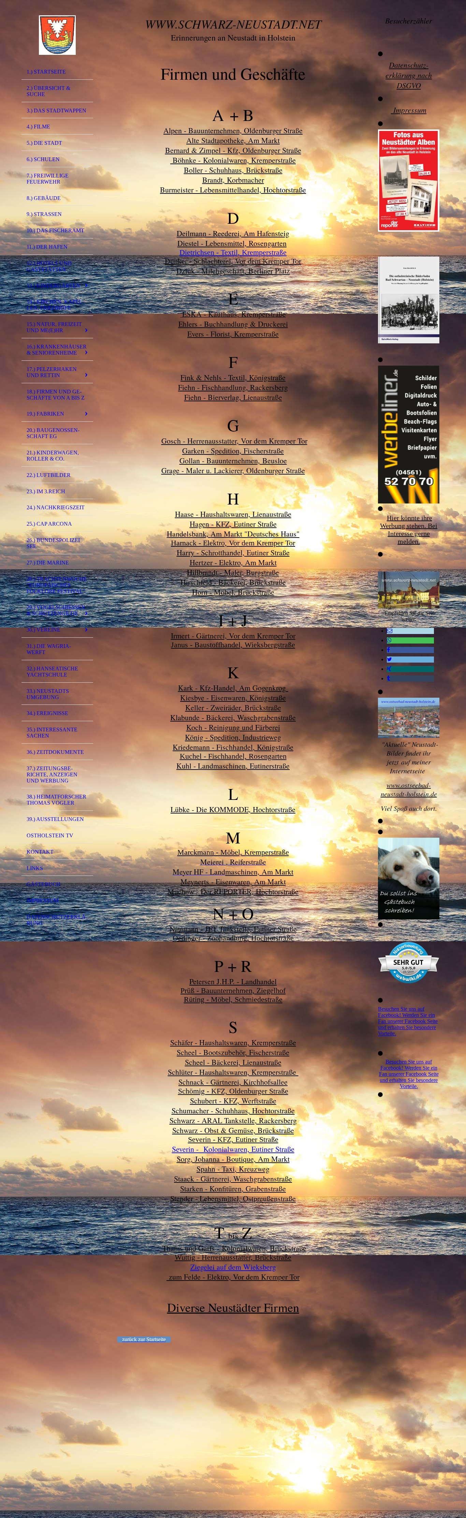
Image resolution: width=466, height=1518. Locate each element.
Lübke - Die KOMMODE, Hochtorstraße (233, 809)
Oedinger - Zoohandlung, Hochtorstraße (233, 938)
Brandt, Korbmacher (233, 180)
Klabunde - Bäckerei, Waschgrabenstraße (233, 717)
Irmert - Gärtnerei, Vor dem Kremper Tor (233, 635)
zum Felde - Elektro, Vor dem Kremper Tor (233, 1277)
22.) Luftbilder (49, 475)
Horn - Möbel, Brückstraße (233, 592)
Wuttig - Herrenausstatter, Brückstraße (233, 1257)
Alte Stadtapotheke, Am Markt (233, 140)
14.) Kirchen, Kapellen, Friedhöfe (55, 305)
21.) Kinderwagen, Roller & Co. (53, 456)
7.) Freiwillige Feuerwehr (48, 179)
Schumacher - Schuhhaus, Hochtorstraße (233, 1110)
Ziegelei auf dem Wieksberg (233, 1267)
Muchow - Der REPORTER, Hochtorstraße (233, 891)
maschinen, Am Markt (259, 872)
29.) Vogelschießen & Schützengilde (56, 610)
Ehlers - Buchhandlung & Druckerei (233, 324)
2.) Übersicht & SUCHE (48, 91)
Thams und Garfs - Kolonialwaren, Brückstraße (233, 1248)
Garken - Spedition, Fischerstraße (233, 450)
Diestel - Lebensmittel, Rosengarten (232, 243)
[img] (57, 35)
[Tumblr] (388, 678)
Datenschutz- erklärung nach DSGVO (408, 75)
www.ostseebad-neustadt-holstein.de (409, 789)
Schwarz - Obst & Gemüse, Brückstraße (233, 1130)
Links (35, 868)
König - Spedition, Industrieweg (233, 737)
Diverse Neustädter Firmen (233, 1307)
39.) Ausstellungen (55, 819)
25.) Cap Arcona (49, 524)
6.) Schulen (43, 159)
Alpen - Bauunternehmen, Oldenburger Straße (233, 130)
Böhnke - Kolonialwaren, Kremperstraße (233, 160)
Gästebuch (43, 884)
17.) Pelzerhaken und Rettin (52, 372)
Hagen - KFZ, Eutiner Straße (233, 524)
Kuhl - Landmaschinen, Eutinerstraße (233, 766)
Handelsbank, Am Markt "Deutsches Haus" (233, 534)
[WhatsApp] (389, 640)
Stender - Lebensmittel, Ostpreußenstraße (233, 1198)
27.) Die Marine (48, 563)
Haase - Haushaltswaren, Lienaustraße (233, 514)
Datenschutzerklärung (57, 920)
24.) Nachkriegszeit (56, 507)
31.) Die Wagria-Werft (49, 649)
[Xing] (389, 669)
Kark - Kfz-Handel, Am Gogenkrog (233, 688)
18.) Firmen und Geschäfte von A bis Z (56, 395)
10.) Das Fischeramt (55, 230)
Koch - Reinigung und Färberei (233, 727)
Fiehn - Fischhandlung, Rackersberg (233, 387)
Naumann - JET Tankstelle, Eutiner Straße (233, 929)
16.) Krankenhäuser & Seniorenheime (57, 350)
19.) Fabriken (45, 414)
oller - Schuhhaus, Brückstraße (233, 170)
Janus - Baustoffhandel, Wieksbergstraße (233, 644)
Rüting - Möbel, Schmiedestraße (233, 999)
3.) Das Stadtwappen (56, 110)
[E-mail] (389, 631)
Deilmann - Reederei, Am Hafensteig (233, 233)
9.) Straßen (44, 214)
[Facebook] (388, 650)
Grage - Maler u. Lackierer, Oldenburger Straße (233, 470)
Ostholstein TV (50, 835)
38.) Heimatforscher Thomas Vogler (56, 800)
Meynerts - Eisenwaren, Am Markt (233, 881)
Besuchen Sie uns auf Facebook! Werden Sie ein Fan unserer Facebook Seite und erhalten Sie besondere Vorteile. (408, 1021)
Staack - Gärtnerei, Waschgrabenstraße (233, 1178)
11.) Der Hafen (47, 247)
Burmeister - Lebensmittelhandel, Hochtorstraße (233, 190)
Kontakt (40, 852)
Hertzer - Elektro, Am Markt (233, 562)
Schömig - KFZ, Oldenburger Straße (233, 1091)
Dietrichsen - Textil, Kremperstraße (233, 252)
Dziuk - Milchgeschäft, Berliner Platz (233, 271)
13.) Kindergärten (53, 286)
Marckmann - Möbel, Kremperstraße (233, 852)
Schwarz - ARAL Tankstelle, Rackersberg (233, 1120)
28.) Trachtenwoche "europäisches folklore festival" (57, 585)
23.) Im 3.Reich (46, 491)
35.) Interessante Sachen (52, 733)
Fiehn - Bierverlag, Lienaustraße (233, 397)
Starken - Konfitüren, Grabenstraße (233, 1188)
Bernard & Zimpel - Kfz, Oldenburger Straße (233, 150)
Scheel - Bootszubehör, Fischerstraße (233, 1052)
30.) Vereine (43, 630)
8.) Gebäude (44, 198)
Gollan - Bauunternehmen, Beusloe (233, 460)
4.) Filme (38, 126)
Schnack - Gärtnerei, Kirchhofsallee (233, 1082)
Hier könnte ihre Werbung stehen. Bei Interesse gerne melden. (408, 529)
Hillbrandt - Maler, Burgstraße (233, 572)
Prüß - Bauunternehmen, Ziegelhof (233, 990)
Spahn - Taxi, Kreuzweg (233, 1169)
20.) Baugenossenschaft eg (53, 433)
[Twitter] (389, 659)
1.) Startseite (46, 72)
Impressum (42, 900)
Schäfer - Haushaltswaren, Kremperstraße (233, 1042)
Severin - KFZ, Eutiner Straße (233, 1139)
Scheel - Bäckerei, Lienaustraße (233, 1062)
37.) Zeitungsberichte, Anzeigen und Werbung (52, 774)
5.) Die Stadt (44, 143)
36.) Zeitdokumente (55, 752)
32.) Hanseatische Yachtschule (52, 672)
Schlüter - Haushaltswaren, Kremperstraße (233, 1072)
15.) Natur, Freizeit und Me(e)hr (54, 327)
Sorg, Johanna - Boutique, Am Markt (233, 1159)
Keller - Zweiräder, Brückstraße (233, 707)
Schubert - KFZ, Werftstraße (233, 1100)
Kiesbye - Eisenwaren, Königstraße (233, 697)
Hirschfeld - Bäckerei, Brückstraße (233, 582)
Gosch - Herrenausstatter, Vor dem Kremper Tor (234, 441)
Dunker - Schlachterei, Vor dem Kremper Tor (233, 261)
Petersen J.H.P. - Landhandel (233, 981)
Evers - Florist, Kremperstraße (233, 334)
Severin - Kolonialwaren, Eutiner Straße (233, 1149)
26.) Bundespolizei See (53, 543)
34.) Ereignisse (47, 713)
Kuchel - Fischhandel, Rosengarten (233, 756)
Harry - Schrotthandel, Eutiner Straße (233, 552)
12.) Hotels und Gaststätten (49, 266)
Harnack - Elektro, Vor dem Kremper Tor (233, 543)
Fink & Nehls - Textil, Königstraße (233, 377)
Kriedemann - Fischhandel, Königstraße (233, 747)
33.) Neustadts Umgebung (48, 694)
